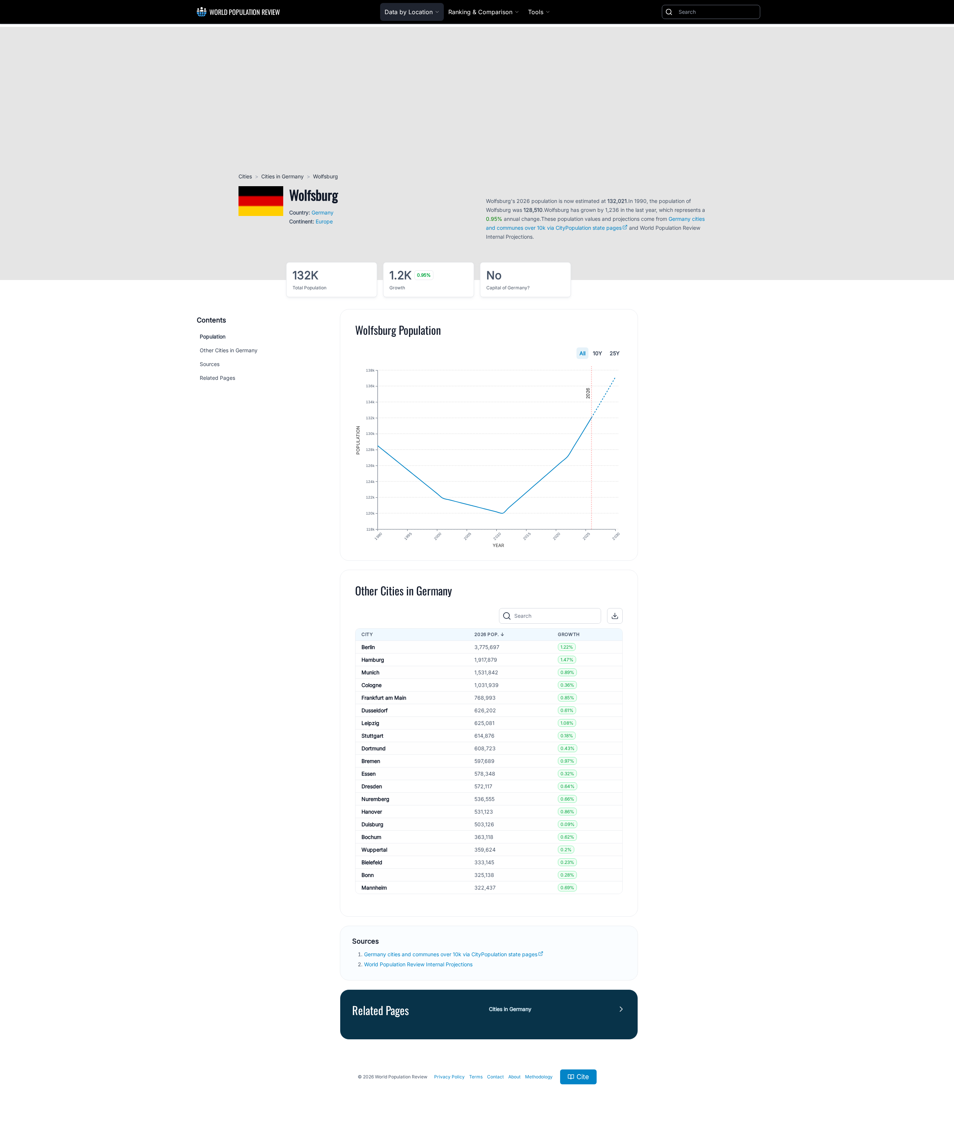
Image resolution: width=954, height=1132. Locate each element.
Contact (495, 1076)
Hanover (371, 811)
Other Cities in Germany (229, 350)
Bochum (371, 837)
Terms (476, 1076)
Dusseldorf (374, 710)
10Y (597, 353)
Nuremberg (375, 799)
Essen (368, 773)
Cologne (371, 685)
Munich (370, 672)
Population (212, 336)
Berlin (368, 647)
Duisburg (372, 824)
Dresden (371, 786)
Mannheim (374, 887)
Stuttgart (372, 735)
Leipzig (370, 723)
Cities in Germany (282, 176)
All (582, 353)
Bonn (367, 875)
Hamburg (372, 659)
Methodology (539, 1076)
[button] (615, 616)
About (514, 1076)
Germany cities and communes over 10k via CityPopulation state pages (450, 954)
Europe (324, 221)
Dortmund (373, 748)
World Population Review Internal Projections (418, 964)
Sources (209, 364)
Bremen (370, 761)
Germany (323, 212)
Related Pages (217, 378)
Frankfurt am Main (383, 697)
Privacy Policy (449, 1076)
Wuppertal (374, 849)
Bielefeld (371, 862)
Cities (245, 176)
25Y (615, 353)
